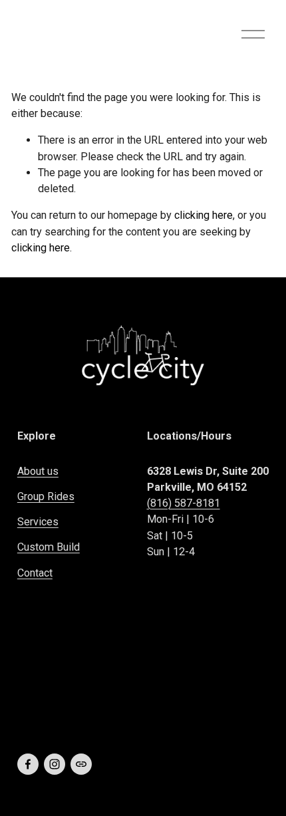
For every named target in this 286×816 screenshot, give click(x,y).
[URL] (81, 764)
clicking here (203, 215)
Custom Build (48, 547)
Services (38, 521)
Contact (35, 573)
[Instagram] (54, 764)
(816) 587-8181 (183, 503)
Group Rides (45, 496)
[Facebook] (28, 764)
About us (38, 471)
